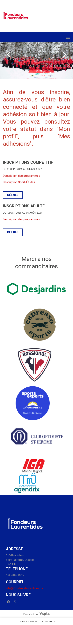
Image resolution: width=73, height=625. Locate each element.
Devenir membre (27, 621)
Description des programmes (21, 175)
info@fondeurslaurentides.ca (24, 588)
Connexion (48, 621)
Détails (12, 195)
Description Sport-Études (19, 182)
